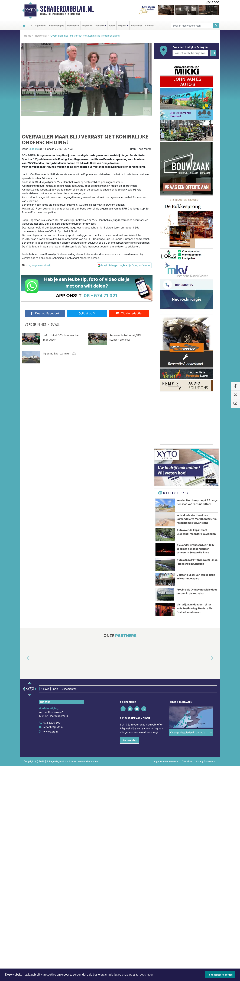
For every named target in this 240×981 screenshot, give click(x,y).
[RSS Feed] (144, 708)
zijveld (47, 265)
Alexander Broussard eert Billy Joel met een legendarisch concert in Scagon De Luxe (195, 548)
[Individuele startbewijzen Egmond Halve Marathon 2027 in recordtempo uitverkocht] (165, 520)
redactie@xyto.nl (53, 727)
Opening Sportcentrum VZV (59, 353)
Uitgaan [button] (122, 25)
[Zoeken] (216, 25)
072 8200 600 (51, 722)
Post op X (88, 313)
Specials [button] (100, 25)
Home (27, 35)
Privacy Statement (205, 761)
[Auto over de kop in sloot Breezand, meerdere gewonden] (165, 534)
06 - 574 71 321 (101, 295)
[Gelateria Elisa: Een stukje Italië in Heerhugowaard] (165, 579)
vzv (28, 265)
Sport (112, 25)
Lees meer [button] (146, 974)
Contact (149, 25)
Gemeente (73, 25)
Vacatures (136, 25)
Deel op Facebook (47, 313)
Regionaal (87, 25)
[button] (24, 658)
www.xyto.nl (50, 731)
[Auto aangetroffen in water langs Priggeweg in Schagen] (165, 564)
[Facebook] (123, 708)
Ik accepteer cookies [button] (220, 974)
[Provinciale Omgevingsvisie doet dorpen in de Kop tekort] (165, 594)
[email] (235, 403)
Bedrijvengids (56, 25)
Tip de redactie (131, 313)
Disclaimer (187, 761)
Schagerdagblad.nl (67, 9)
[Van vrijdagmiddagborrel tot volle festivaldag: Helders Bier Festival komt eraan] (165, 609)
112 (30, 25)
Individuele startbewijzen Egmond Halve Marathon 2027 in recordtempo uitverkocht (197, 519)
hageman (37, 265)
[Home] (24, 25)
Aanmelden (129, 740)
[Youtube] (137, 708)
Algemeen (40, 25)
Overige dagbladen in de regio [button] (188, 732)
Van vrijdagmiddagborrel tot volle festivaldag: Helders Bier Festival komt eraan (195, 608)
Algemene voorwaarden (166, 761)
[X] (130, 708)
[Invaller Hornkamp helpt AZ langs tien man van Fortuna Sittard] (165, 505)
